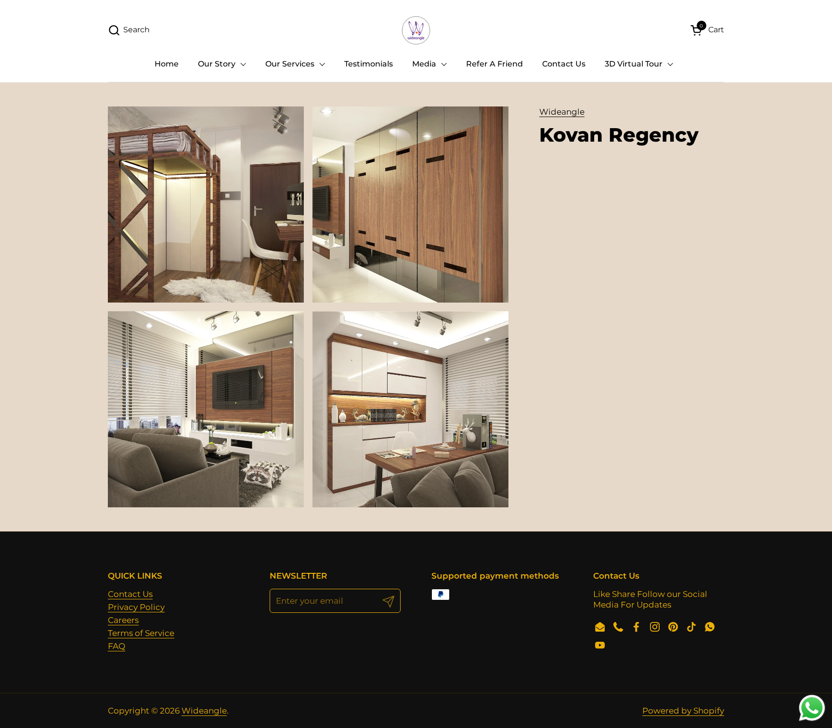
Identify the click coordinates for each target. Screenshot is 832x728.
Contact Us (130, 594)
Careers (123, 620)
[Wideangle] (416, 30)
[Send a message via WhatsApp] (812, 708)
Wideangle (562, 112)
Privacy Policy (136, 607)
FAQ (116, 646)
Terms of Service (141, 633)
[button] (129, 30)
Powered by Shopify (683, 710)
